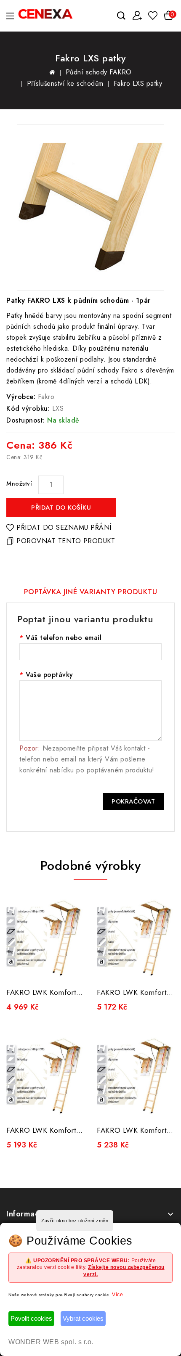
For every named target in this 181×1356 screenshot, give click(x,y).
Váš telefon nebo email (63, 637)
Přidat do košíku (61, 507)
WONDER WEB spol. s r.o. (50, 1341)
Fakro (46, 397)
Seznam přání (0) (152, 15)
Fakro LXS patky (138, 83)
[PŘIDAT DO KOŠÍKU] (72, 970)
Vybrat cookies (83, 1318)
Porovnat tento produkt (65, 541)
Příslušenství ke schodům (65, 83)
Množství (19, 483)
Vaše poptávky (49, 674)
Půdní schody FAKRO (99, 72)
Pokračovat (133, 801)
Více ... (120, 1295)
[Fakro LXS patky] (90, 207)
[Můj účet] (137, 15)
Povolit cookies (31, 1318)
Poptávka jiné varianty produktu (90, 592)
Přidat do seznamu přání (64, 527)
